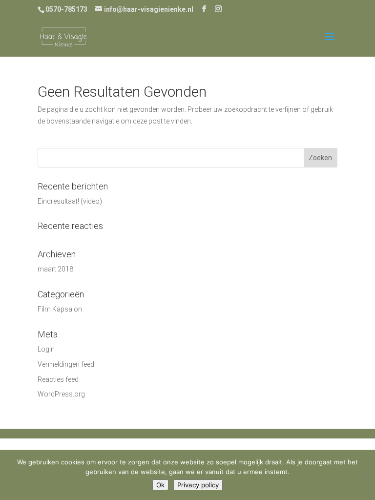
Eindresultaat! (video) (70, 201)
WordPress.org (61, 394)
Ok (160, 485)
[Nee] (363, 475)
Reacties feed (58, 379)
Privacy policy (198, 485)
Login (46, 349)
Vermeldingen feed (66, 364)
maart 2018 (55, 269)
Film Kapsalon (60, 309)
